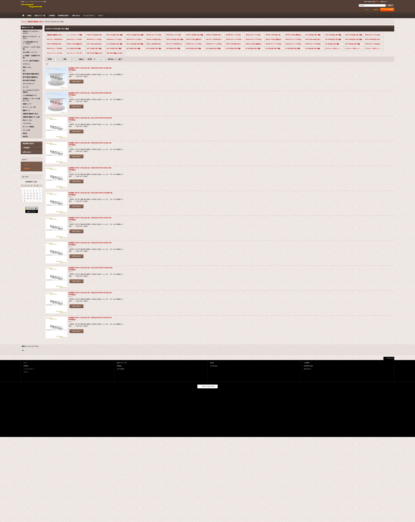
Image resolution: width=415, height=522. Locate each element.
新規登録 (375, 9)
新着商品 (119, 366)
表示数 (50, 59)
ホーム (25, 362)
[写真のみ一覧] (116, 59)
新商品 (212, 362)
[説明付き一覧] (121, 59)
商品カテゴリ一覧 (121, 362)
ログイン (367, 9)
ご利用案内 (26, 148)
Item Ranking (213, 366)
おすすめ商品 (120, 369)
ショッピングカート (29, 369)
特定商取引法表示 (28, 143)
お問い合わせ (27, 152)
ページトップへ (390, 358)
